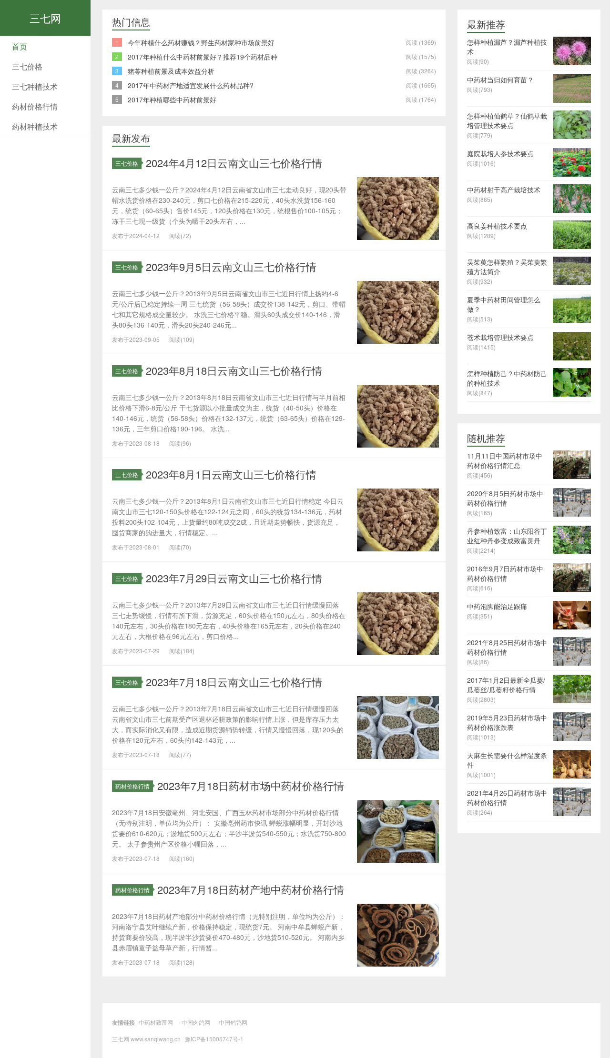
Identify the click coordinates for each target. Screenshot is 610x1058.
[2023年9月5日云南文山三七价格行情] (398, 311)
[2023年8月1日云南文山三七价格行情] (398, 519)
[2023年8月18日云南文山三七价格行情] (398, 415)
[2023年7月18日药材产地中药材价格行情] (398, 934)
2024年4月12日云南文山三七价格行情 (234, 162)
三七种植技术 (35, 86)
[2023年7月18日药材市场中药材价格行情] (398, 830)
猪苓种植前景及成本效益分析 (171, 71)
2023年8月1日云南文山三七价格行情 (231, 474)
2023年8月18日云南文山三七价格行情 (234, 370)
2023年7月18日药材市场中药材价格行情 (250, 785)
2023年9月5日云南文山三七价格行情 (231, 266)
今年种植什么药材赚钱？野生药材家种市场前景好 (201, 42)
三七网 (45, 17)
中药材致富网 (156, 1022)
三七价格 (27, 66)
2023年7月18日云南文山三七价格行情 (234, 681)
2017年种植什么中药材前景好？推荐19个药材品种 (202, 56)
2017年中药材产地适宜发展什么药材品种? (191, 85)
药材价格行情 (35, 106)
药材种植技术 (35, 126)
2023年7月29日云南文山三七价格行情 (234, 577)
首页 (19, 46)
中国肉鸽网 (196, 1022)
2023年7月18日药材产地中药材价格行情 (250, 889)
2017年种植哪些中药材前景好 (172, 99)
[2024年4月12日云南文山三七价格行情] (398, 207)
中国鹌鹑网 (233, 1022)
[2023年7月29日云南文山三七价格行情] (398, 623)
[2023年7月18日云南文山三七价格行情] (398, 726)
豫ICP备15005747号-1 (214, 1039)
